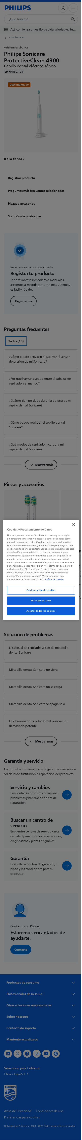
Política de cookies (58, 579)
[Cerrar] (71, 524)
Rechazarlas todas (39, 601)
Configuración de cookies (39, 590)
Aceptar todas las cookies (39, 611)
